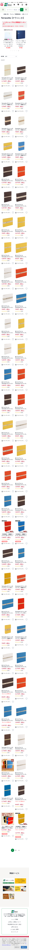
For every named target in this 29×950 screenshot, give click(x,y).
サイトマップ (14, 932)
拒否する (17, 947)
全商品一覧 (6, 14)
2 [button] (15, 850)
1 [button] (12, 850)
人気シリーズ (25, 14)
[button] (10, 50)
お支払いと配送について (14, 922)
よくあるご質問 (14, 929)
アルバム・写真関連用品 (15, 14)
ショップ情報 (14, 919)
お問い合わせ (14, 927)
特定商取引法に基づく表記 (14, 924)
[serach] (21, 9)
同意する (24, 947)
